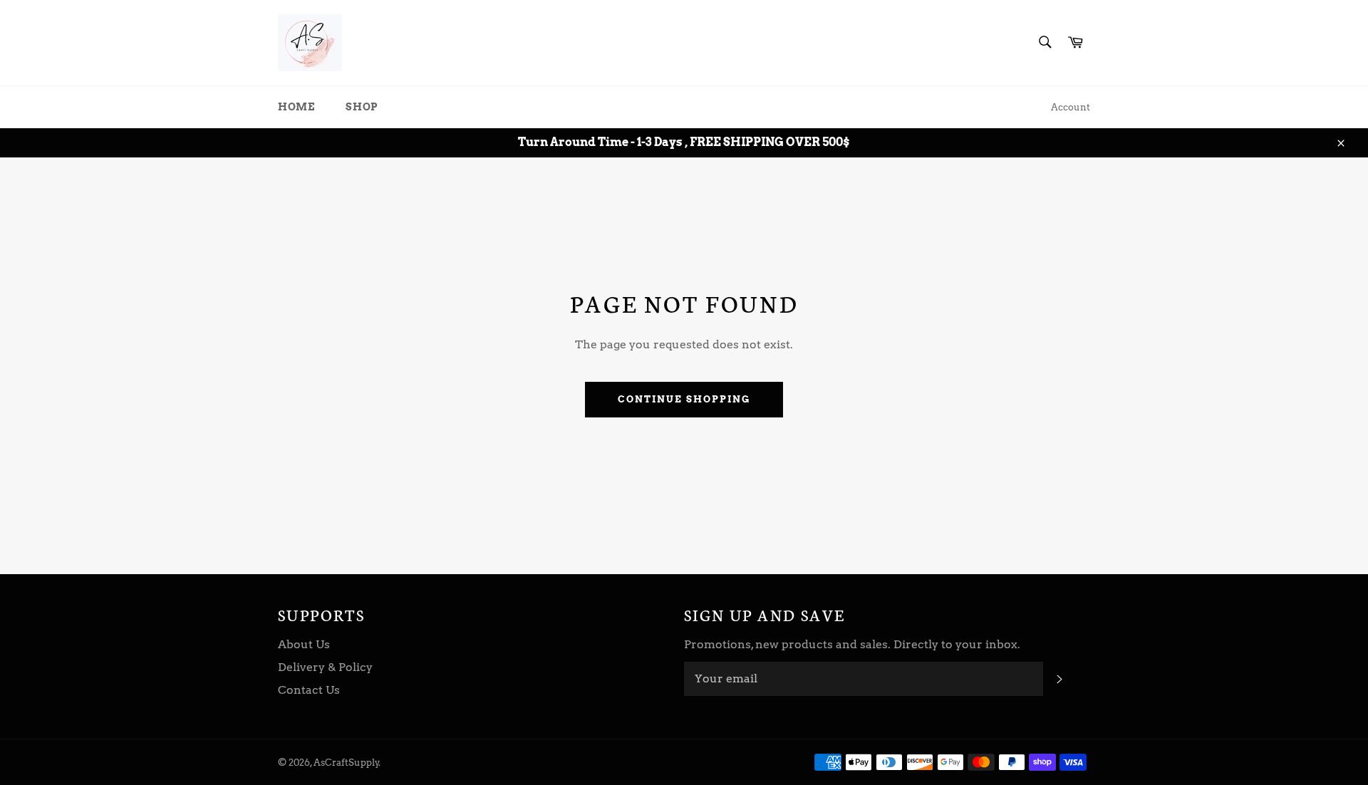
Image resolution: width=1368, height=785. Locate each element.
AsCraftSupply (346, 762)
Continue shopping (684, 399)
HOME (296, 107)
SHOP (362, 107)
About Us (304, 644)
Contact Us (309, 690)
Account (1070, 107)
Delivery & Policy (325, 667)
